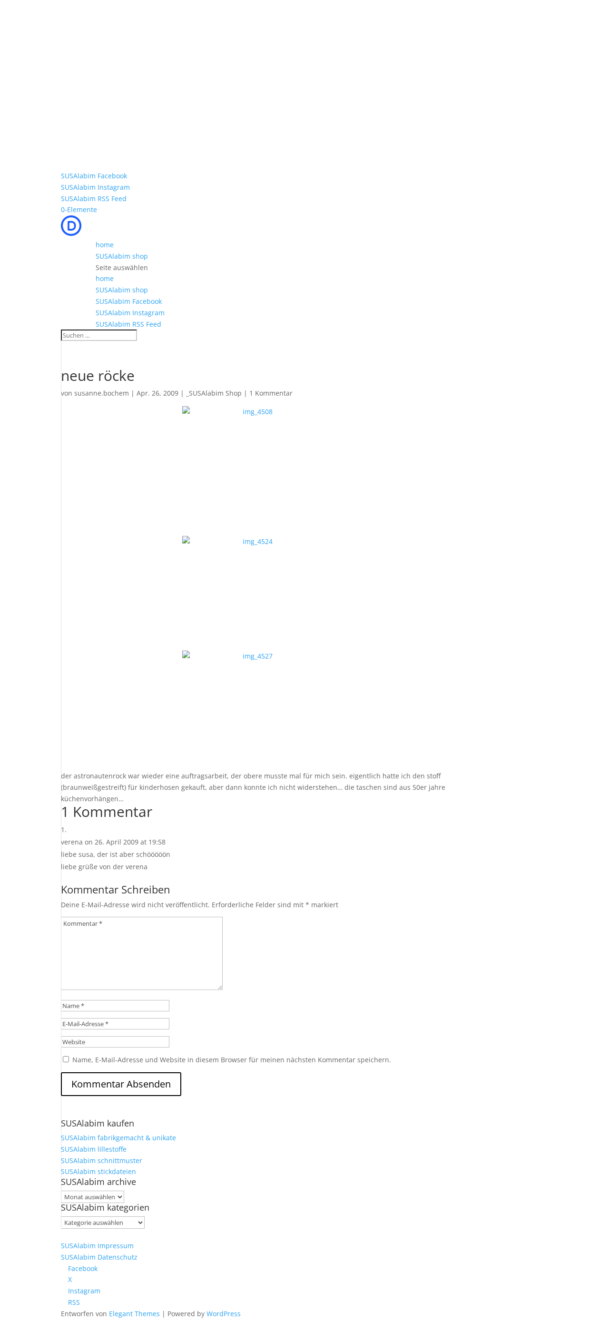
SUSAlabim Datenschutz (99, 1257)
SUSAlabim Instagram (95, 187)
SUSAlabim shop (122, 256)
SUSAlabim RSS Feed (94, 198)
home (105, 244)
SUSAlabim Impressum (97, 1245)
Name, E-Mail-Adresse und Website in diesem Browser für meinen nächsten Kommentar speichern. (231, 1059)
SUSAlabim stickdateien (98, 1171)
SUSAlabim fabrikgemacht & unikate (118, 1137)
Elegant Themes (134, 1313)
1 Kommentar (271, 393)
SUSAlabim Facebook (94, 175)
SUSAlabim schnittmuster (101, 1160)
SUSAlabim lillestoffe (94, 1149)
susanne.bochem (101, 393)
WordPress (223, 1313)
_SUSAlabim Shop (214, 393)
